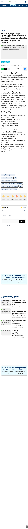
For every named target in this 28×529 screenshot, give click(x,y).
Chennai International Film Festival (8, 183)
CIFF (15, 178)
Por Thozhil (8, 186)
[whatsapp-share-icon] (2, 70)
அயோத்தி (4, 175)
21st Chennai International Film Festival (9, 189)
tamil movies (19, 183)
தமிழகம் (20, 5)
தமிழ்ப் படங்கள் (11, 175)
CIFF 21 (21, 186)
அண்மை (4, 5)
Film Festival (14, 180)
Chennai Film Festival (6, 180)
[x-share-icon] (5, 70)
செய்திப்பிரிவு (6, 62)
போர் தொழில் (15, 186)
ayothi (3, 186)
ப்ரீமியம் (13, 5)
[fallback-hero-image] (6, 303)
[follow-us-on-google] (25, 69)
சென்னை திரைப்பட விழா (7, 178)
